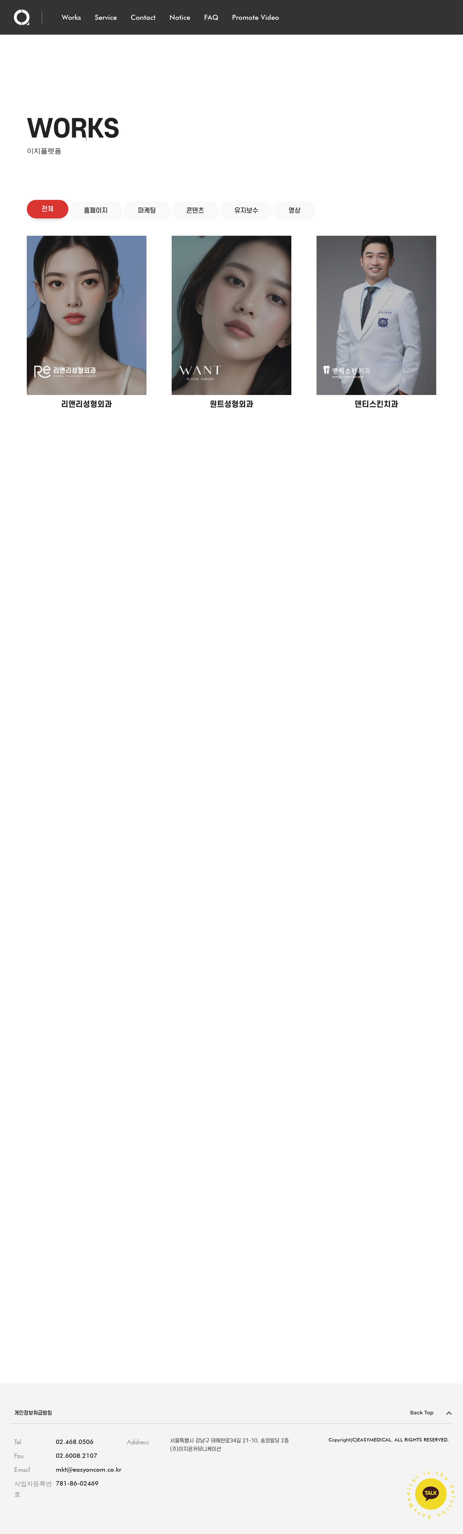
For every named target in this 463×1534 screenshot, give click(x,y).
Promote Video (255, 17)
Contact (143, 17)
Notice (179, 17)
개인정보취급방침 (33, 1413)
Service (106, 17)
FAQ (211, 17)
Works (71, 17)
